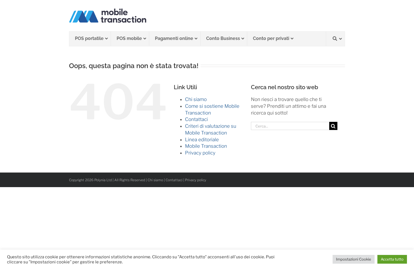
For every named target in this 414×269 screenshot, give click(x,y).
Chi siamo (196, 99)
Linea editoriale (202, 139)
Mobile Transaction (206, 146)
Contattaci (196, 119)
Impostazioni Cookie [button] (353, 259)
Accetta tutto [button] (392, 259)
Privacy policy (200, 153)
